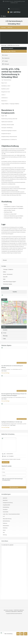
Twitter (4, 332)
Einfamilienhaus (6, 507)
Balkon (4, 271)
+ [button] (3, 302)
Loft (4, 516)
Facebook (5, 330)
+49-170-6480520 (10, 456)
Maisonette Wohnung (7, 518)
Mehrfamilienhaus (6, 521)
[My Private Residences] (14, 9)
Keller (4, 279)
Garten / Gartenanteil (7, 274)
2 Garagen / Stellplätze (8, 269)
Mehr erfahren (5, 462)
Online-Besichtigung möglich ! (9, 281)
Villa (4, 532)
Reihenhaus (5, 527)
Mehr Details (4, 370)
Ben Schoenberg (8, 633)
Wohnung (10, 27)
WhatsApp (5, 335)
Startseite (3, 27)
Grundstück (5, 509)
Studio (4, 530)
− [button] (3, 304)
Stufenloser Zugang (7, 284)
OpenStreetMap (19, 323)
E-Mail (4, 338)
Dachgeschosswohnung (8, 502)
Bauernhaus (5, 500)
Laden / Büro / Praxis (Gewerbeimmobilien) (11, 514)
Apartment (5, 498)
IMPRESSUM (19, 611)
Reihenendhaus (6, 525)
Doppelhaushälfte (6, 504)
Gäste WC (5, 276)
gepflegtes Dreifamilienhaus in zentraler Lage (11, 421)
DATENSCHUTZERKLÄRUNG (11, 611)
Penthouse (5, 523)
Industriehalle (5, 511)
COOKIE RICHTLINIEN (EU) (19, 610)
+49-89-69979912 (9, 453)
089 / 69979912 (15, 12)
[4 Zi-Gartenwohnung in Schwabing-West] (14, 311)
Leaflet (14, 323)
